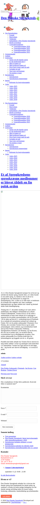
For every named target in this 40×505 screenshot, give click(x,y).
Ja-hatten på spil (14, 69)
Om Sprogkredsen (11, 33)
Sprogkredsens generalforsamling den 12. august (21, 448)
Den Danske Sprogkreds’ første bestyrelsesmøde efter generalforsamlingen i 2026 (21, 439)
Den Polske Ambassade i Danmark (12, 368)
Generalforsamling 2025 (22, 48)
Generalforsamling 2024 (22, 50)
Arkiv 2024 (13, 88)
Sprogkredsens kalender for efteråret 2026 (19, 446)
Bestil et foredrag (15, 43)
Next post (13, 374)
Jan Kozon (28, 368)
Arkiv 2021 (13, 94)
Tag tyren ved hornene (17, 71)
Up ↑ (25, 502)
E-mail (4, 414)
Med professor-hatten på (17, 65)
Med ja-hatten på (15, 63)
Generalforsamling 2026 (22, 46)
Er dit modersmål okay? (17, 62)
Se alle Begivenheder (8, 475)
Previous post (5, 374)
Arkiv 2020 (13, 96)
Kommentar (5, 387)
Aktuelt (3, 365)
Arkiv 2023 (13, 90)
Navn (3, 408)
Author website (16, 357)
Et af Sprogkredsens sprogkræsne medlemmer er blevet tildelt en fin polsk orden (19, 180)
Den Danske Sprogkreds (18, 18)
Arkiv (7, 84)
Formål (11, 35)
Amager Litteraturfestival (14, 467)
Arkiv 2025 (13, 86)
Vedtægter (12, 39)
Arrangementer (10, 54)
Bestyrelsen (13, 37)
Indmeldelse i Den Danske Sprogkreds (22, 41)
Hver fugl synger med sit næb (19, 67)
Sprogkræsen (9, 75)
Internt (7, 80)
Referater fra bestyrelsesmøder (19, 82)
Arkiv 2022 (13, 92)
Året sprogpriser (10, 436)
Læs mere (6, 496)
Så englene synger (15, 73)
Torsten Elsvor (12, 370)
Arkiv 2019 (13, 97)
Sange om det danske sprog (18, 60)
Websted (4, 421)
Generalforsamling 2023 (22, 52)
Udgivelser (8, 58)
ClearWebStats (16, 502)
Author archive (6, 357)
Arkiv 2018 (13, 99)
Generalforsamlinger (16, 44)
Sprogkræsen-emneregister (18, 79)
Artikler (7, 56)
